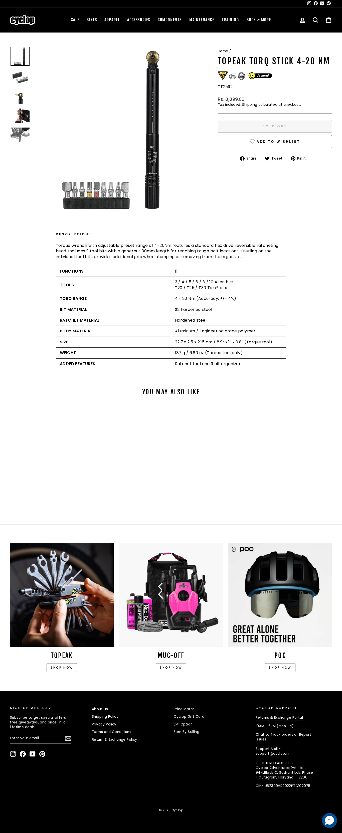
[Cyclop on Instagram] (13, 754)
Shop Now (171, 667)
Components (170, 19)
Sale (75, 19)
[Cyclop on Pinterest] (42, 754)
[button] (329, 820)
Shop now (61, 667)
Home (223, 51)
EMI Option (183, 724)
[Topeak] (62, 595)
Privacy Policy (104, 724)
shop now (280, 667)
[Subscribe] (68, 738)
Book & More (259, 19)
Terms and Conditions (111, 731)
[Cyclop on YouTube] (33, 754)
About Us (100, 709)
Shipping (249, 104)
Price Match (184, 709)
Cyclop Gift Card (189, 716)
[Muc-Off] (171, 595)
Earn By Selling (186, 731)
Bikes (92, 19)
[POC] (280, 595)
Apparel (112, 19)
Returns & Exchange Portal (279, 717)
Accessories (138, 19)
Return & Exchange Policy (114, 739)
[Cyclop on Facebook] (23, 754)
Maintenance (201, 19)
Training (230, 19)
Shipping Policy (105, 716)
